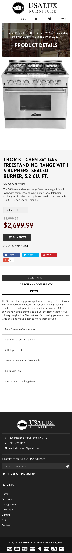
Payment (36, 291)
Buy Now (19, 237)
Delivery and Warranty (36, 284)
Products (20, 33)
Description (36, 278)
